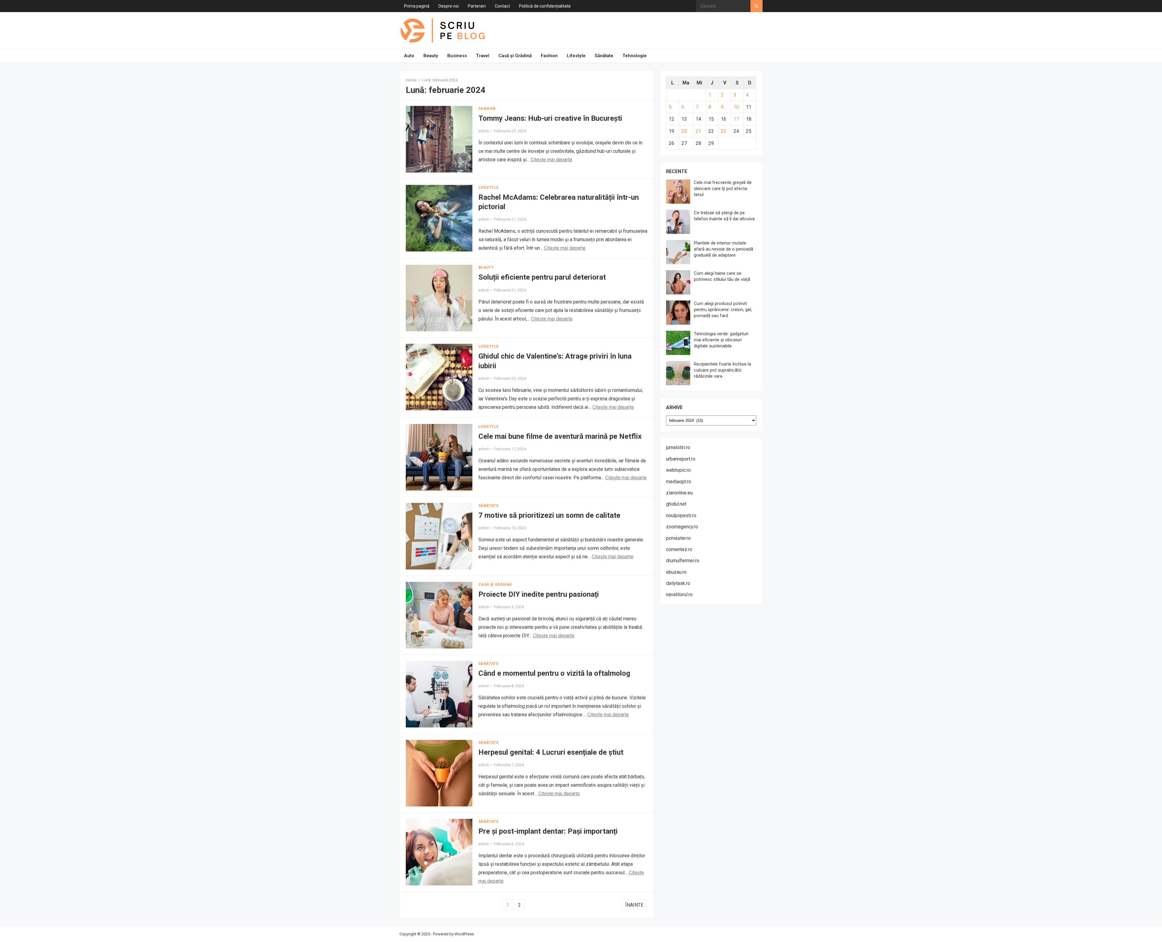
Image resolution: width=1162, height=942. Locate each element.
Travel (482, 55)
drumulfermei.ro (682, 560)
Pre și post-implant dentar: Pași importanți (548, 831)
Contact (502, 6)
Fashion (549, 55)
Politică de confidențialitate (545, 6)
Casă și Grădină (515, 55)
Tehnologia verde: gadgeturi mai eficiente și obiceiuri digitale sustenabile (721, 340)
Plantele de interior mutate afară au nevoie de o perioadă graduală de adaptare (723, 249)
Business (457, 55)
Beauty (430, 55)
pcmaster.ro (678, 538)
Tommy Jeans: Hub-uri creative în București (550, 118)
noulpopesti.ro (681, 515)
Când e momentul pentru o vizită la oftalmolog (554, 673)
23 (723, 131)
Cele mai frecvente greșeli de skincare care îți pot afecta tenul (723, 188)
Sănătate (604, 55)
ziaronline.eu (679, 493)
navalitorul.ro (679, 594)
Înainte (634, 905)
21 (698, 131)
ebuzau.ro (676, 572)
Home (411, 80)
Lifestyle (576, 55)
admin (483, 131)
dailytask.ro (678, 583)
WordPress (464, 934)
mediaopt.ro (678, 481)
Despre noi (448, 6)
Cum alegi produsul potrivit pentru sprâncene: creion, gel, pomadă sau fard (723, 309)
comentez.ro (679, 549)
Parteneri (477, 6)
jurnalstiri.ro (678, 447)
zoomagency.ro (682, 527)
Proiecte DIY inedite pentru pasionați (538, 594)
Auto (409, 55)
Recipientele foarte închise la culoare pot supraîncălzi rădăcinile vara (722, 370)
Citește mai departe (551, 159)
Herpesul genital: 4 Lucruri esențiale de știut (550, 752)
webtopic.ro (678, 470)
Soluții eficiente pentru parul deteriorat (542, 277)
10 (736, 107)
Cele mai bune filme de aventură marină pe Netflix (560, 436)
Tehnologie (634, 55)
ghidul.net (676, 504)
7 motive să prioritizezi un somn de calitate (549, 515)
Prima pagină (416, 6)
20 (684, 131)
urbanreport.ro (680, 459)
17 (736, 119)
